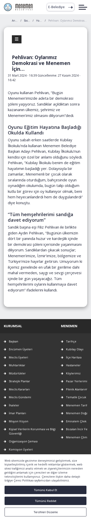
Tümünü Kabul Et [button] (45, 490)
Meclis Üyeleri (18, 357)
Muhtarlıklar (17, 365)
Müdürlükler (17, 373)
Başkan (13, 341)
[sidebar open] (16, 39)
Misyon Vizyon (18, 421)
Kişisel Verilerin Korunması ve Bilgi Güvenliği (32, 431)
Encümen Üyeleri (20, 349)
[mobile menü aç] (83, 7)
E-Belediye (56, 7)
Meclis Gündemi (20, 397)
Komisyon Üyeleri (21, 449)
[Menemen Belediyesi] (18, 7)
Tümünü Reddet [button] (45, 501)
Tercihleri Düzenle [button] (46, 512)
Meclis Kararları (19, 389)
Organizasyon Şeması (23, 441)
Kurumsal (13, 326)
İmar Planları (17, 413)
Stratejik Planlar (19, 381)
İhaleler (14, 405)
